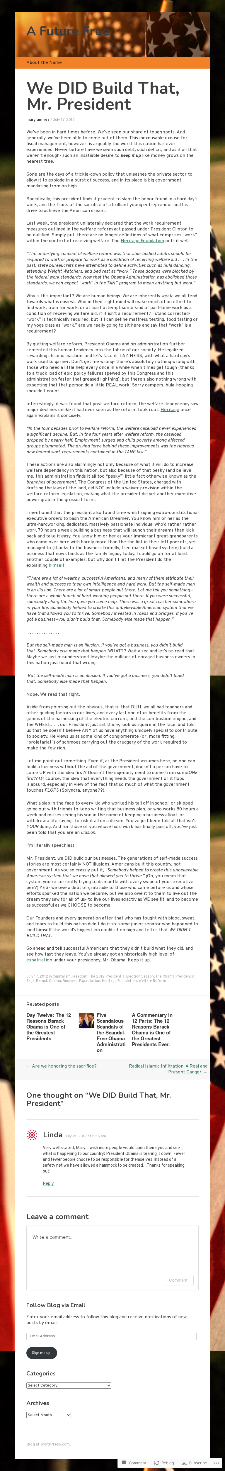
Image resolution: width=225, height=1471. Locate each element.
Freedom (79, 976)
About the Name (44, 63)
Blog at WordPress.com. (48, 1444)
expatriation (39, 960)
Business (70, 981)
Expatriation (89, 981)
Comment (178, 1279)
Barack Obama (48, 981)
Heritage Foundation (142, 241)
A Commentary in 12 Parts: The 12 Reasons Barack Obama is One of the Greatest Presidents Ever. (152, 1029)
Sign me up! (42, 1353)
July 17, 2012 (64, 120)
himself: (57, 566)
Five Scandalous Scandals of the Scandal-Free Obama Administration (111, 1032)
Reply (48, 1184)
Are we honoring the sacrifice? (61, 1066)
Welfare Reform (152, 981)
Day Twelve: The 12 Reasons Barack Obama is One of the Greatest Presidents (48, 1026)
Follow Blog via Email (56, 1305)
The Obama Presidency (174, 976)
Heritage (170, 410)
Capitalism (62, 976)
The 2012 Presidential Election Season (121, 976)
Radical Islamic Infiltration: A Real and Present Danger (168, 1069)
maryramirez (38, 120)
